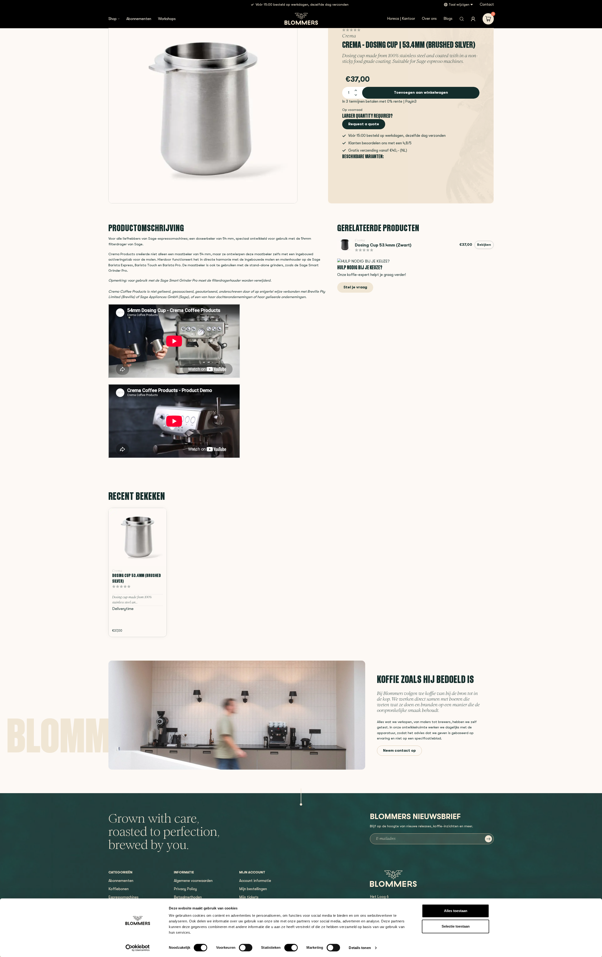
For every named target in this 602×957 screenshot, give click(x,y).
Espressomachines (123, 897)
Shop (112, 19)
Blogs (448, 18)
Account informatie (255, 881)
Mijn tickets (248, 897)
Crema (349, 36)
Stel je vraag (355, 287)
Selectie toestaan (456, 926)
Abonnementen (138, 19)
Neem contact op (399, 750)
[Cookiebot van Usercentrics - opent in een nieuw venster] (137, 947)
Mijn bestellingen (253, 889)
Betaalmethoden (188, 897)
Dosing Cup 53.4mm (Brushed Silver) (136, 578)
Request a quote (363, 124)
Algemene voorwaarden (193, 881)
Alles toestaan (455, 911)
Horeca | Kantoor (401, 18)
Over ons (429, 18)
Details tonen (360, 948)
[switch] (245, 947)
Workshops (167, 19)
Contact (487, 4)
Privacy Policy (185, 889)
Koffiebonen (118, 889)
